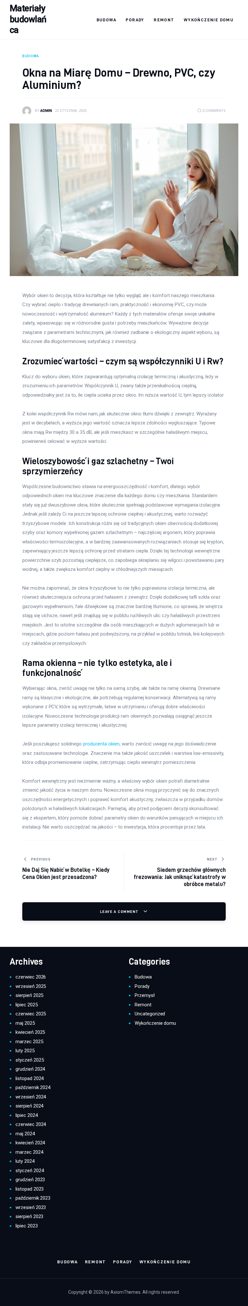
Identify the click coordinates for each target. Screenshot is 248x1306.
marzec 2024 (29, 1152)
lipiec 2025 (27, 1005)
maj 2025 (25, 1023)
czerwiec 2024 (31, 1124)
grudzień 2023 (30, 1180)
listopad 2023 (30, 1189)
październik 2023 (33, 1198)
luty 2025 (25, 1051)
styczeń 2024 (30, 1170)
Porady (142, 986)
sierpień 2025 (29, 995)
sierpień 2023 (29, 1216)
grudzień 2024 (30, 1069)
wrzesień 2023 (31, 1207)
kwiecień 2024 (30, 1143)
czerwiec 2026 (31, 977)
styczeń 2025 (30, 1060)
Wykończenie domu (155, 1023)
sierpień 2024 (29, 1106)
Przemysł (145, 995)
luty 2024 (25, 1161)
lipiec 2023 (27, 1226)
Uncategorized (150, 1014)
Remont (143, 1005)
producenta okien (101, 744)
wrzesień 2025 (31, 986)
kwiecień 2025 (30, 1032)
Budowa (143, 977)
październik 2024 (33, 1087)
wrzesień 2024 (31, 1097)
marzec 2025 (29, 1041)
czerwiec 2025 (31, 1014)
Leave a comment (120, 911)
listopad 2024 (30, 1078)
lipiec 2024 (27, 1115)
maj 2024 (25, 1134)
